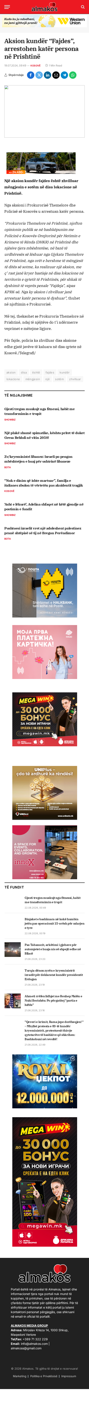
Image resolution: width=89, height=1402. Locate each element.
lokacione (13, 379)
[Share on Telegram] (64, 75)
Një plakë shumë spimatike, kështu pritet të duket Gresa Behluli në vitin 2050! (44, 435)
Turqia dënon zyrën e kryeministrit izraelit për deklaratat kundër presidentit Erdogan (54, 975)
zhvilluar (75, 379)
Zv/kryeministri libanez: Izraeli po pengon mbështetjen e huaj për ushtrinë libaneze (38, 458)
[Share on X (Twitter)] (39, 75)
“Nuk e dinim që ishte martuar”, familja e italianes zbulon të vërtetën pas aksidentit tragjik (43, 482)
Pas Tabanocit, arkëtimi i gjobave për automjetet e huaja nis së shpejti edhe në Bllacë (53, 949)
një (47, 379)
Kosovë (35, 65)
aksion (11, 372)
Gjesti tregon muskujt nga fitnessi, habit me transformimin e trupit (39, 411)
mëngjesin (32, 379)
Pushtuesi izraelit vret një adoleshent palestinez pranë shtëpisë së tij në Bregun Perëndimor (42, 530)
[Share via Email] (56, 75)
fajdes (50, 372)
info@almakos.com (34, 1343)
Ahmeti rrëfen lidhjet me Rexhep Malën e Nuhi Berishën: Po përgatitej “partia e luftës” (53, 1000)
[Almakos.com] (44, 7)
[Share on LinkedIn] (47, 75)
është (36, 372)
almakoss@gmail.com (26, 1348)
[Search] (82, 7)
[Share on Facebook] (30, 75)
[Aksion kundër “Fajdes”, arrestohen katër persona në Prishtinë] (44, 111)
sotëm (59, 379)
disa (24, 372)
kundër (65, 372)
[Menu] (7, 7)
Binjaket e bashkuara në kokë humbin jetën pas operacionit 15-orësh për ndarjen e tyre (54, 923)
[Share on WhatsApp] (72, 75)
